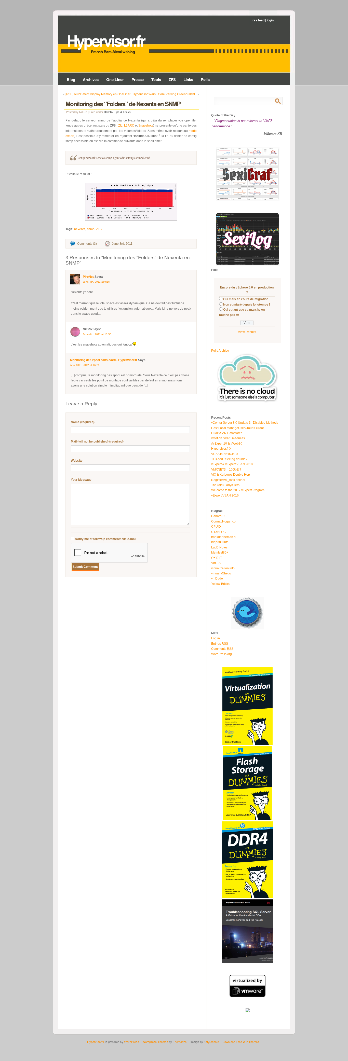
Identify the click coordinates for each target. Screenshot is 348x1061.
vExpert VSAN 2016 (225, 495)
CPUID (216, 526)
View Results (247, 332)
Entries (219, 643)
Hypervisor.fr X (221, 448)
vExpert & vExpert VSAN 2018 (232, 464)
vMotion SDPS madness (228, 438)
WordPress (131, 1042)
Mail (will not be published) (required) (97, 441)
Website (77, 460)
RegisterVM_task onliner (228, 480)
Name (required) (83, 422)
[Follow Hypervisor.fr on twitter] (247, 628)
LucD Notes (219, 547)
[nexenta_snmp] (131, 202)
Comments (222, 649)
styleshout (212, 1042)
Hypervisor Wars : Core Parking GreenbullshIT (165, 94)
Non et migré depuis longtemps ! (246, 304)
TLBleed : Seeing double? (229, 459)
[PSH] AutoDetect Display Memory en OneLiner (97, 94)
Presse (137, 79)
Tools (156, 79)
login (270, 20)
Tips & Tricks (122, 112)
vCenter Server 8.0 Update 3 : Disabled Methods (244, 422)
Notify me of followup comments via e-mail (105, 539)
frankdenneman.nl (223, 537)
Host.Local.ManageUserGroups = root (237, 428)
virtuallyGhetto (221, 573)
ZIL (120, 125)
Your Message (81, 479)
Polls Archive (220, 350)
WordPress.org (221, 654)
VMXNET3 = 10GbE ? (226, 469)
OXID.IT (216, 558)
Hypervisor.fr (105, 40)
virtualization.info (223, 568)
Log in (215, 638)
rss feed (258, 20)
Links (188, 79)
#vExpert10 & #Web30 (226, 443)
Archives (91, 79)
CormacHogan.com (224, 521)
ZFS (172, 79)
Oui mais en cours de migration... (247, 299)
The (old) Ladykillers (225, 485)
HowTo (108, 112)
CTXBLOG (218, 532)
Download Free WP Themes (240, 1042)
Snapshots (145, 125)
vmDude (217, 578)
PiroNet (88, 277)
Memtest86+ (219, 552)
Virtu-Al (216, 563)
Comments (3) (87, 243)
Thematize (180, 1042)
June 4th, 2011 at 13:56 (97, 334)
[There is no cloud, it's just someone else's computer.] (248, 402)
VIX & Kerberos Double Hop (230, 474)
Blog (71, 79)
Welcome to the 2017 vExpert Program (237, 490)
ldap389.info (220, 542)
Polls (205, 79)
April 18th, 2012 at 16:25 (85, 365)
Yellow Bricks (220, 584)
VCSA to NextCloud (224, 454)
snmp (91, 229)
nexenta (79, 229)
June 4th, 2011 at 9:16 (96, 281)
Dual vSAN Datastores (226, 433)
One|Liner (115, 79)
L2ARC (129, 125)
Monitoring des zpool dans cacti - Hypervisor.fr (103, 360)
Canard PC (219, 516)
